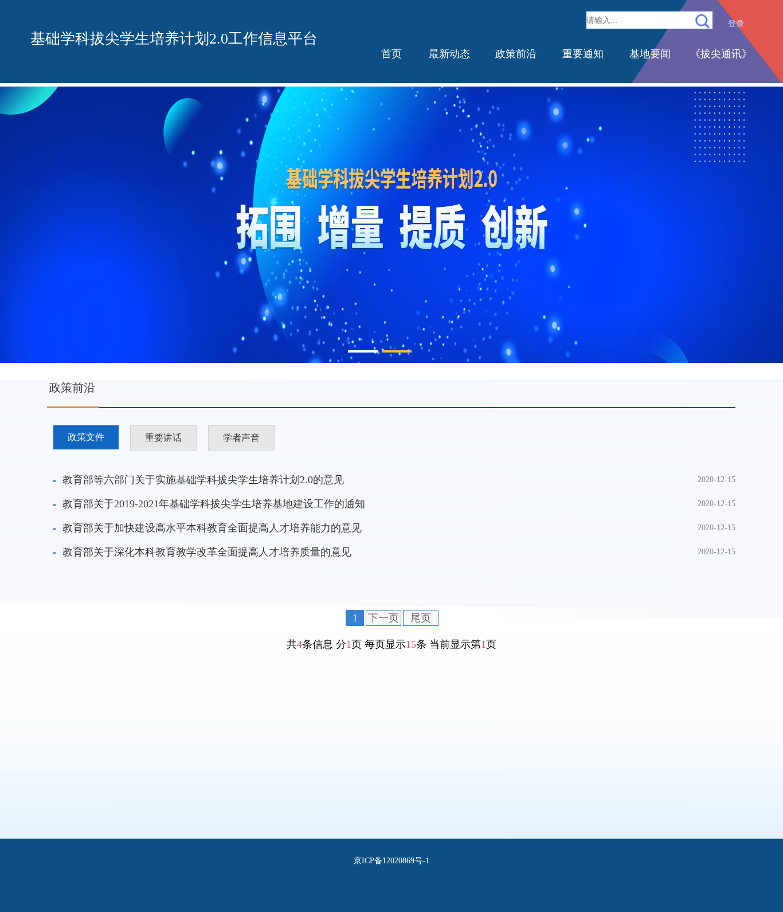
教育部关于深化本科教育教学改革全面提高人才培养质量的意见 (206, 552)
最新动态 (449, 54)
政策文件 (86, 437)
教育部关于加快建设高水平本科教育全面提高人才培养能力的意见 (212, 528)
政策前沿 (516, 54)
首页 (391, 54)
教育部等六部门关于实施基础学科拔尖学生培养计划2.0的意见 (203, 480)
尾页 (420, 618)
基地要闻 (650, 54)
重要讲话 (163, 438)
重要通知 (583, 54)
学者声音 (241, 438)
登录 (736, 23)
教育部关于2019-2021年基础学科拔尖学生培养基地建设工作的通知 (213, 504)
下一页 (383, 618)
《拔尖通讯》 (721, 54)
